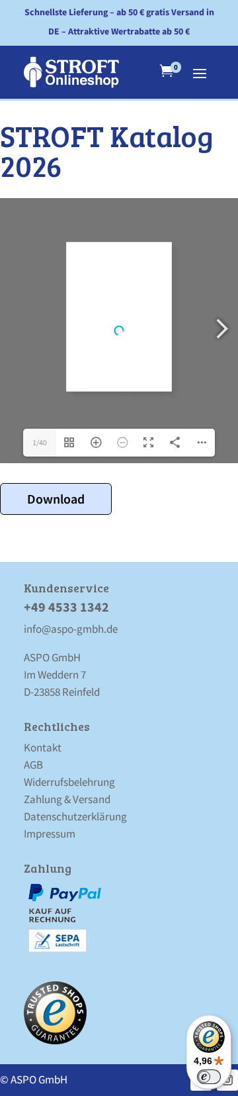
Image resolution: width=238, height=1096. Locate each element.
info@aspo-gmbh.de (71, 629)
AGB (33, 764)
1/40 (39, 442)
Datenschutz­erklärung (75, 816)
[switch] (209, 1076)
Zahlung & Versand (67, 799)
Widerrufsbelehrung (69, 782)
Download (56, 498)
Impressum (49, 833)
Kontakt (42, 747)
